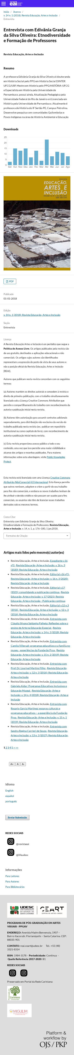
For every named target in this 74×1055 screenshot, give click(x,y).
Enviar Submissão (17, 817)
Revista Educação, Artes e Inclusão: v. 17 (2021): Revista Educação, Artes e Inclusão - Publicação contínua (40, 597)
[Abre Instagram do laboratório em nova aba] (23, 975)
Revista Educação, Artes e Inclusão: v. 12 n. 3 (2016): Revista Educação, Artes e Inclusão (39, 673)
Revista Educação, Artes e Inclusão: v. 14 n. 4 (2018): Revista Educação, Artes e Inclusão (39, 695)
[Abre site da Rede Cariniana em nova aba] (14, 999)
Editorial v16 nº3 (59, 574)
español (9, 795)
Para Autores (12, 881)
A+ (11, 764)
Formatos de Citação (16, 535)
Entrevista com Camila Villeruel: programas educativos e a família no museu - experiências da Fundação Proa (40, 646)
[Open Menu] (3, 3)
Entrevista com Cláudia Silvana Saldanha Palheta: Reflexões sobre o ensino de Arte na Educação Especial (39, 623)
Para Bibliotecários (15, 886)
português (11, 801)
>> (16, 747)
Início (6, 11)
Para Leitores (12, 876)
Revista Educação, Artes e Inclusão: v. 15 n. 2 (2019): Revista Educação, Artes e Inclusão (39, 655)
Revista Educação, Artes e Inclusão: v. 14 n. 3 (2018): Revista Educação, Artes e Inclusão (39, 632)
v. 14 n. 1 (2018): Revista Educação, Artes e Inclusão (30, 15)
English (9, 790)
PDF (11, 281)
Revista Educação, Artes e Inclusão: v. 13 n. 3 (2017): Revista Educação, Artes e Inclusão (39, 735)
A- (23, 764)
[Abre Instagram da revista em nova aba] (12, 975)
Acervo (17, 11)
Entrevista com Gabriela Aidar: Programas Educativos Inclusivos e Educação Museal (39, 686)
